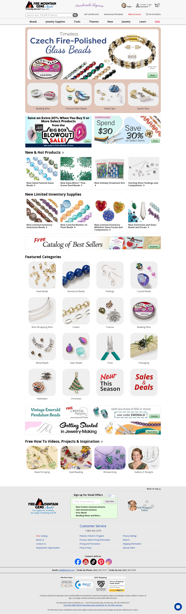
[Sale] (144, 382)
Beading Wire (43, 108)
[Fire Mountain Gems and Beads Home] (40, 5)
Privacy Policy (86, 547)
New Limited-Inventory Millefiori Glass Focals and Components (108, 227)
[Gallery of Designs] (143, 457)
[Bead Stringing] (42, 457)
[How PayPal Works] (117, 586)
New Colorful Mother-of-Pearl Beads (74, 226)
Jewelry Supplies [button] (55, 21)
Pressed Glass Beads (76, 108)
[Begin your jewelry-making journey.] (93, 428)
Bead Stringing (42, 472)
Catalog (41, 536)
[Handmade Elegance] (90, 5)
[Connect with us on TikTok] (93, 561)
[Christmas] (76, 382)
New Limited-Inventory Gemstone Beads (39, 226)
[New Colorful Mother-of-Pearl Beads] (76, 210)
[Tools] (110, 346)
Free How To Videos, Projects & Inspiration (62, 441)
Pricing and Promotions (90, 543)
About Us (40, 540)
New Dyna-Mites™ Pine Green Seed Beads (73, 184)
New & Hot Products (43, 152)
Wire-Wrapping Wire (42, 327)
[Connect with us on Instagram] (109, 561)
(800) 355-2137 (100, 570)
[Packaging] (144, 346)
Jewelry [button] (126, 21)
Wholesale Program (113, 14)
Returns (126, 540)
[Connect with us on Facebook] (78, 561)
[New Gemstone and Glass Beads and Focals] (143, 210)
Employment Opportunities (48, 547)
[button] (84, 584)
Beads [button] (33, 21)
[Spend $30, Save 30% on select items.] (127, 130)
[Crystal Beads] (144, 275)
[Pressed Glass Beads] (76, 94)
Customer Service (93, 526)
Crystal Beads (144, 291)
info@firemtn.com (66, 570)
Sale (157, 21)
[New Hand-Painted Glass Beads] (42, 168)
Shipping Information (132, 543)
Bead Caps (109, 108)
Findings (110, 291)
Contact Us (41, 543)
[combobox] (51, 15)
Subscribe (109, 501)
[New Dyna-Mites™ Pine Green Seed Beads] (76, 168)
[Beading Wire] (42, 94)
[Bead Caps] (109, 94)
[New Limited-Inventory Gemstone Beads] (42, 210)
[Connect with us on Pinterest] (101, 561)
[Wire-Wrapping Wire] (42, 310)
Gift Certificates (91, 14)
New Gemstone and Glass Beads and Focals (142, 226)
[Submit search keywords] (75, 15)
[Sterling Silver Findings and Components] (143, 168)
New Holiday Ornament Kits (109, 183)
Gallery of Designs (144, 472)
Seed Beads (42, 291)
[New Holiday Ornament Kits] (109, 168)
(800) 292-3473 (129, 570)
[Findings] (110, 275)
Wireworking (110, 472)
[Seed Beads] (42, 275)
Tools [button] (77, 21)
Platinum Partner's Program (92, 536)
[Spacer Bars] (143, 94)
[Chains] (76, 310)
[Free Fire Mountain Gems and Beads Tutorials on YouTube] (86, 561)
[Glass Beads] (76, 346)
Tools (110, 363)
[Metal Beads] (42, 346)
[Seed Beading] (76, 457)
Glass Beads (76, 363)
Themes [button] (94, 21)
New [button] (110, 21)
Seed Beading (76, 472)
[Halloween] (42, 382)
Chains (76, 327)
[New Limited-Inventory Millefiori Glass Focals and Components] (109, 210)
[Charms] (110, 310)
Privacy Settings (130, 536)
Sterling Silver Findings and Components (143, 184)
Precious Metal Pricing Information (95, 540)
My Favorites (155, 14)
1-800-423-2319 (93, 530)
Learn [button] (142, 21)
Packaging (144, 363)
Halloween (42, 398)
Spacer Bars (143, 108)
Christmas (76, 398)
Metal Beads (42, 363)
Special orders (129, 547)
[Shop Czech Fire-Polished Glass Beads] (93, 54)
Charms (110, 327)
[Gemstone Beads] (76, 275)
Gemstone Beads (76, 291)
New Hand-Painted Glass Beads (40, 184)
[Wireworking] (110, 457)
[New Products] (110, 382)
